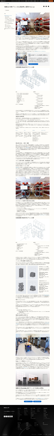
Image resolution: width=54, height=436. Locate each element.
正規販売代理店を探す (45, 424)
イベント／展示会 (20, 429)
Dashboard (17, 167)
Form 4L (19, 412)
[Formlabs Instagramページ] (8, 416)
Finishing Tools (26, 414)
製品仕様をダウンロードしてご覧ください (40, 51)
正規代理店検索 (28, 428)
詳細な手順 (27, 147)
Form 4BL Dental (19, 414)
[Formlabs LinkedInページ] (12, 416)
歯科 (38, 38)
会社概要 (27, 424)
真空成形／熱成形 (46, 414)
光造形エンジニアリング (33, 413)
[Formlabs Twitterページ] (6, 416)
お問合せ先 (27, 429)
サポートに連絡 (36, 424)
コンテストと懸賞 (45, 434)
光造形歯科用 (32, 414)
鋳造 (31, 417)
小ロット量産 (45, 412)
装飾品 (44, 38)
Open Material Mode (33, 418)
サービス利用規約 (40, 434)
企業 (18, 36)
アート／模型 (45, 417)
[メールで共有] (48, 6)
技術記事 (19, 425)
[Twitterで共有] (46, 6)
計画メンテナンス (25, 367)
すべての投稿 (7, 3)
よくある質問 (49, 434)
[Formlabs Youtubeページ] (10, 416)
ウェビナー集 (19, 428)
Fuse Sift (25, 412)
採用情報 (27, 425)
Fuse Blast (25, 413)
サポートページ (36, 425)
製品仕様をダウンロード (40, 398)
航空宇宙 (41, 38)
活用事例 (19, 424)
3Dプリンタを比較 (20, 419)
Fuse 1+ (18, 418)
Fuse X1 (18, 417)
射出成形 (45, 413)
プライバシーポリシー (34, 434)
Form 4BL (19, 413)
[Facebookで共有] (43, 6)
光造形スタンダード (33, 412)
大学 (19, 36)
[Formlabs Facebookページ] (4, 416)
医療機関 (24, 36)
